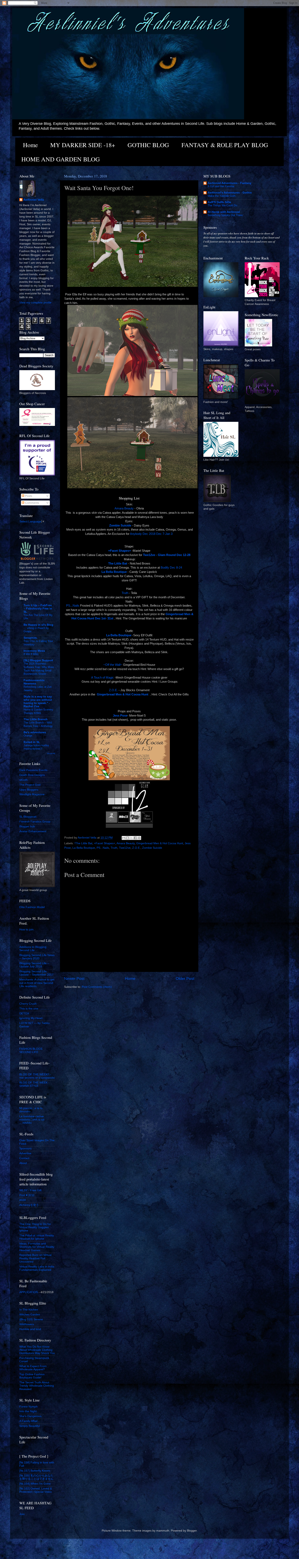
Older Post (185, 978)
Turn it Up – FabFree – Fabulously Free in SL (38, 608)
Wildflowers (26, 1324)
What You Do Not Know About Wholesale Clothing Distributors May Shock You (37, 1350)
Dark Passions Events (33, 770)
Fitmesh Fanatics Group (34, 821)
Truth (125, 593)
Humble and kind (30, 1329)
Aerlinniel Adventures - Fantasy (229, 183)
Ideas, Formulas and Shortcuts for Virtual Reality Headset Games (36, 1247)
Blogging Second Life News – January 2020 (37, 957)
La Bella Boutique (83, 847)
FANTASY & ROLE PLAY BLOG (224, 145)
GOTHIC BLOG (148, 145)
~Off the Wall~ (112, 664)
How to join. (26, 929)
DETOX (24, 1013)
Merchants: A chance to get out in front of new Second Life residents (36, 983)
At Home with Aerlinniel (224, 211)
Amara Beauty (124, 508)
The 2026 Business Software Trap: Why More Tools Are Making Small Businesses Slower (39, 668)
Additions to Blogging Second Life (32, 948)
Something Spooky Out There (225, 215)
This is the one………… (34, 1008)
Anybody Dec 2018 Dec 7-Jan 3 (151, 533)
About (23, 1163)
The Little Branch (36, 719)
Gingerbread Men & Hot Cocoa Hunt (159, 843)
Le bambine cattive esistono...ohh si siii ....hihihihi (31, 1119)
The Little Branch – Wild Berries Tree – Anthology (38, 724)
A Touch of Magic (102, 677)
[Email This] (124, 838)
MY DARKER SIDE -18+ (82, 145)
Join (22, 1514)
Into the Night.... (29, 1411)
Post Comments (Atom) (97, 986)
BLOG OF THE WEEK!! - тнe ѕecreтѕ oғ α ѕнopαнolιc (37, 1076)
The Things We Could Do (222, 205)
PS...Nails (72, 605)
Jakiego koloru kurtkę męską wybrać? (36, 747)
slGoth (23, 779)
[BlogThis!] (127, 838)
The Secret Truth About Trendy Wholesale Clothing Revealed (36, 1385)
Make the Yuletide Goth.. (222, 195)
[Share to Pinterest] (139, 838)
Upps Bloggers (28, 789)
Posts (28, 495)
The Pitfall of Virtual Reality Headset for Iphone (36, 1237)
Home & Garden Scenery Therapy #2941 (38, 711)
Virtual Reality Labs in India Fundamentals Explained (36, 1268)
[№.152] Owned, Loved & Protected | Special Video (35, 1490)
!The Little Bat (83, 843)
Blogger (192, 1530)
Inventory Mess (34, 650)
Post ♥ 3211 (27, 1195)
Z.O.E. (113, 690)
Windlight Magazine (32, 794)
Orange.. (29, 735)
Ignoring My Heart (31, 1018)
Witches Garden (29, 1314)
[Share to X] (131, 838)
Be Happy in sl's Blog (38, 624)
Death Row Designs (32, 775)
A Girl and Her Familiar (221, 186)
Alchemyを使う (29, 1205)
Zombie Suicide (152, 847)
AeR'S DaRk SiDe (219, 202)
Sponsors (25, 1148)
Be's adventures (35, 732)
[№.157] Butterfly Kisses (34, 1470)
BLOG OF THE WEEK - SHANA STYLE (34, 1084)
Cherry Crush (28, 1003)
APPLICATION (28, 1292)
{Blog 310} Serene (31, 1319)
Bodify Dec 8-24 (171, 567)
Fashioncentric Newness (34, 682)
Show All (51, 753)
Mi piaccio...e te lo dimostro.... (31, 1110)
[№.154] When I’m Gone (35, 1483)
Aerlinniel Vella (33, 199)
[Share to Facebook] (135, 838)
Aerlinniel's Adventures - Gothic (230, 192)
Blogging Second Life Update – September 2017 (36, 973)
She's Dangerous (30, 1416)
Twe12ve (125, 847)
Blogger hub (27, 826)
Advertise (25, 1153)
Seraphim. (30, 637)
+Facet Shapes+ (104, 843)
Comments (31, 502)
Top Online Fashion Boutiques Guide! (32, 1376)
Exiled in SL (32, 742)
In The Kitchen (28, 1309)
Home (30, 145)
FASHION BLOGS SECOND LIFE (30, 1050)
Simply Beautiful (29, 1425)
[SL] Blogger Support (38, 660)
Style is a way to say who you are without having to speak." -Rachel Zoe (38, 701)
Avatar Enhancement (32, 831)
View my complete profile (35, 302)
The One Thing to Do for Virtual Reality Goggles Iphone (35, 1227)
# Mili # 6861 (31, 654)
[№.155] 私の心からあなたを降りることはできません (36, 1477)
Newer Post (74, 978)
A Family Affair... (29, 1421)
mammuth (162, 1530)
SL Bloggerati (27, 816)
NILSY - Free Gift (30, 1190)
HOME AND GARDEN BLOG (60, 159)
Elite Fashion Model (32, 907)
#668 (22, 1200)
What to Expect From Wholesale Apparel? (33, 1368)
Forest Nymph (28, 1406)
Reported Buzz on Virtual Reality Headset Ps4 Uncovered (35, 1258)
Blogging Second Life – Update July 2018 (34, 965)
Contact (24, 1158)
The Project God (29, 784)
